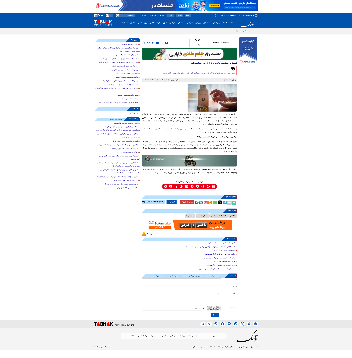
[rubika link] (213, 186)
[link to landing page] (248, 22)
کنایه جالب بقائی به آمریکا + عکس (127, 55)
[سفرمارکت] (189, 225)
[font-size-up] (166, 42)
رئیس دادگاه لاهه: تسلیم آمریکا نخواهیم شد (123, 70)
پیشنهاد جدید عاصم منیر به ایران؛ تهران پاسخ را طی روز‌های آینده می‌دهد (119, 158)
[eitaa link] (181, 186)
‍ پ (161, 43)
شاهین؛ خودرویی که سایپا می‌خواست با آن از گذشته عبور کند (117, 145)
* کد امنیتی (233, 307)
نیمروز (188, 15)
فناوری (132, 22)
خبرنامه (191, 336)
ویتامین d (189, 215)
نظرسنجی (153, 15)
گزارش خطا (151, 234)
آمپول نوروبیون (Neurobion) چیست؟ (125, 123)
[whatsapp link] (208, 186)
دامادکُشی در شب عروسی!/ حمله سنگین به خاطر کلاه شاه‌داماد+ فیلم (229, 31)
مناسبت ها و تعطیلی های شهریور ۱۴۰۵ (125, 149)
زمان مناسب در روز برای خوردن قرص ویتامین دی (219, 258)
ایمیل (235, 286)
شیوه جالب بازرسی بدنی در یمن (127, 73)
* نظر (235, 293)
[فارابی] (189, 54)
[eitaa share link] (210, 203)
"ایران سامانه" (98, 347)
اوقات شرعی (142, 336)
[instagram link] (187, 186)
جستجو (172, 336)
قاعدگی (232, 215)
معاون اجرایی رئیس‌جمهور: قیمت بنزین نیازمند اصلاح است (118, 62)
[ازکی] (217, 5)
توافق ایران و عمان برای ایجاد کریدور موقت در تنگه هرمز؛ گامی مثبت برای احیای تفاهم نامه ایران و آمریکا (118, 164)
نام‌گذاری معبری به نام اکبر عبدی (127, 152)
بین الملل (216, 22)
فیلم (158, 22)
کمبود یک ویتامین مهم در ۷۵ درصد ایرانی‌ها (220, 243)
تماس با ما (202, 336)
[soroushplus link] (192, 186)
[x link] (176, 186)
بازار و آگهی (142, 22)
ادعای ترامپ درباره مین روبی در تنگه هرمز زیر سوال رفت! (119, 59)
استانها (125, 22)
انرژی (165, 22)
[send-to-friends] (148, 42)
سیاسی (190, 22)
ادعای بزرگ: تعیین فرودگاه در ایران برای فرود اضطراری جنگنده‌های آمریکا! (117, 90)
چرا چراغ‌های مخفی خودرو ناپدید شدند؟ (125, 66)
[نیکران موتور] (189, 160)
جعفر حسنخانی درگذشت (130, 99)
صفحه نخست (228, 22)
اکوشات (179, 15)
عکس (152, 22)
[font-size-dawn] (157, 42)
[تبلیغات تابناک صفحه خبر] (248, 51)
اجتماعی (181, 22)
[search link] (117, 15)
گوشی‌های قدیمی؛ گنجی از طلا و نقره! (125, 141)
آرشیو (162, 15)
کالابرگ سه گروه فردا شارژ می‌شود (127, 188)
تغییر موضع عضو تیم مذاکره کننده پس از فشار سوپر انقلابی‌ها (117, 177)
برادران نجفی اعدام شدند (130, 137)
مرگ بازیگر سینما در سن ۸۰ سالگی (127, 77)
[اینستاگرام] (205, 202)
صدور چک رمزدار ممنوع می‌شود (127, 95)
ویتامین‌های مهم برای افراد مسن (224, 261)
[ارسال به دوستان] (229, 203)
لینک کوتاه (188, 202)
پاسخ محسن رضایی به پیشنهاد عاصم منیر (124, 180)
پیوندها (144, 15)
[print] (144, 42)
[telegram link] (203, 186)
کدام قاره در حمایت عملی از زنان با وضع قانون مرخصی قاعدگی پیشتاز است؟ (210, 247)
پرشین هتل (134, 113)
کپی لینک (171, 201)
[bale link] (197, 186)
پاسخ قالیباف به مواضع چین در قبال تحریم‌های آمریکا (120, 81)
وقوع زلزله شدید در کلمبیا (129, 44)
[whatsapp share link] (215, 203)
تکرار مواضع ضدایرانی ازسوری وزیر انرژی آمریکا (123, 85)
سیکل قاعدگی (202, 215)
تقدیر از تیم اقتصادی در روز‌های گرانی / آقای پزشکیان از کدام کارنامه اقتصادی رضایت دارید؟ (119, 50)
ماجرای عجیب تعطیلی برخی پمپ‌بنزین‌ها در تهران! (121, 184)
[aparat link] (165, 186)
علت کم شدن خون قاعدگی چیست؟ (223, 250)
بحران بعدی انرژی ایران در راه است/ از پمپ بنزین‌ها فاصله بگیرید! (117, 134)
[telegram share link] (225, 203)
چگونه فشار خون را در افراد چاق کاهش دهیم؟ (220, 254)
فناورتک (170, 15)
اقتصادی (206, 22)
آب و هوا (154, 336)
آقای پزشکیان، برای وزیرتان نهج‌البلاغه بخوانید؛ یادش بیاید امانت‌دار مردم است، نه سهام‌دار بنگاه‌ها (119, 171)
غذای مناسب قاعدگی (218, 215)
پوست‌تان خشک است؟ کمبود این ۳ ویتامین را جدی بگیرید (215, 269)
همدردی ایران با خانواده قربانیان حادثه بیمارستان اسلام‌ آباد (118, 103)
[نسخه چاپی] (234, 203)
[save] (153, 43)
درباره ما (213, 336)
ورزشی (198, 22)
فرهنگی (172, 22)
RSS (132, 336)
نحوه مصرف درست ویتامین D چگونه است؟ (221, 265)
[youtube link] (170, 186)
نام (236, 280)
